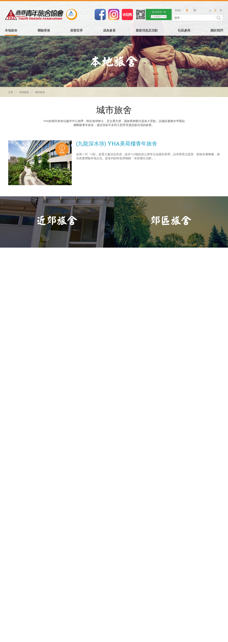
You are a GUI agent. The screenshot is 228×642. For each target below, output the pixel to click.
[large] (220, 10)
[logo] (41, 14)
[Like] (100, 14)
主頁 (10, 92)
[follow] (113, 14)
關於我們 (217, 30)
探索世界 (76, 30)
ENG (178, 10)
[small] (210, 10)
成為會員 (109, 30)
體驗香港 (44, 30)
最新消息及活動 (147, 30)
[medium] (215, 10)
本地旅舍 (11, 30)
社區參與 (184, 30)
